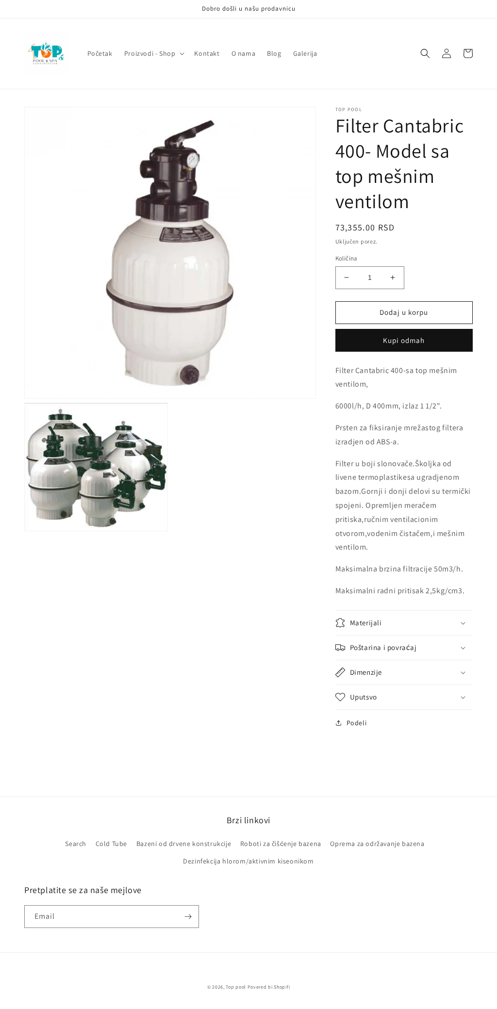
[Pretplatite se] (188, 916)
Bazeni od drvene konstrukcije (183, 843)
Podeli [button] (357, 722)
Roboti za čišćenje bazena (280, 843)
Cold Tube (111, 843)
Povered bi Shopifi (269, 987)
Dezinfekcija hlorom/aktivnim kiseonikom (248, 861)
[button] (153, 53)
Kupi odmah (404, 340)
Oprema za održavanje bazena (377, 843)
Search (75, 843)
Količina (346, 258)
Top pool (236, 987)
